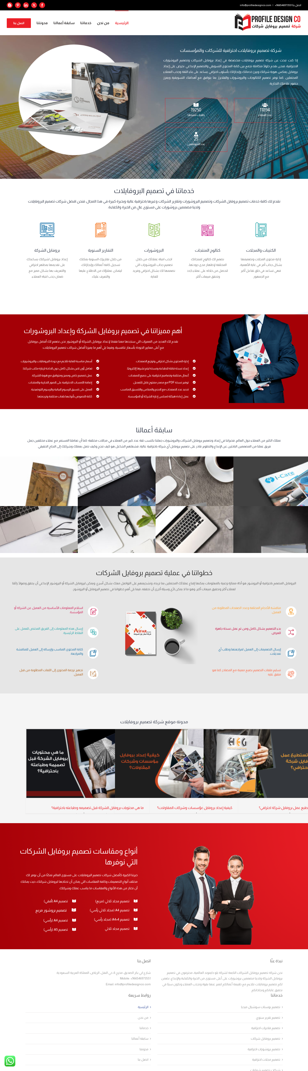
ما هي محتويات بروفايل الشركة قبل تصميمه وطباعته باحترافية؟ (97, 808)
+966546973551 (141, 978)
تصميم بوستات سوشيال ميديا (260, 1007)
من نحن (143, 1017)
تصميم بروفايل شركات (265, 1038)
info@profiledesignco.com (255, 5)
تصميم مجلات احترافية (266, 1059)
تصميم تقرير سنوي (268, 1017)
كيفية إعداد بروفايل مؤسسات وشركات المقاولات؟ (194, 808)
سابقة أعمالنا (139, 1038)
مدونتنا (144, 1049)
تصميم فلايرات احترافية (265, 1028)
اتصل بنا (143, 1059)
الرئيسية (143, 1007)
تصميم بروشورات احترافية (264, 1049)
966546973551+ (283, 5)
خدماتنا (144, 1028)
